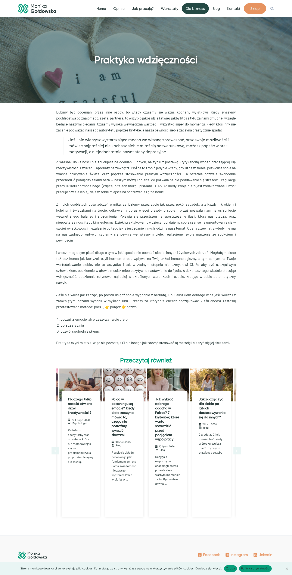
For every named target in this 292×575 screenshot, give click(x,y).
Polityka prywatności (255, 568)
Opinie (119, 8)
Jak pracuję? (143, 8)
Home (101, 8)
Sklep (255, 8)
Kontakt (233, 8)
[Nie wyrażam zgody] (287, 568)
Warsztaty (169, 8)
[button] (272, 8)
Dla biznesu (195, 8)
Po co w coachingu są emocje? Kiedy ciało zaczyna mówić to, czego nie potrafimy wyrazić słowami (79, 417)
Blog (216, 8)
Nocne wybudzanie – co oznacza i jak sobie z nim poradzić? (210, 408)
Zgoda (230, 568)
